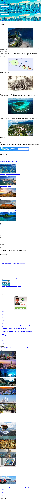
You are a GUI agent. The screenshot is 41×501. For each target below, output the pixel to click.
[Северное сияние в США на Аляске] (8, 359)
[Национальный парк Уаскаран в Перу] (8, 439)
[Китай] (8, 430)
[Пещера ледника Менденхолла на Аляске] (8, 377)
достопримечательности (6, 347)
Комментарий (2, 244)
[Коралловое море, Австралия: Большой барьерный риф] (8, 172)
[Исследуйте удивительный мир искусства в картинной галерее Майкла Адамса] (8, 448)
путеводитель (12, 348)
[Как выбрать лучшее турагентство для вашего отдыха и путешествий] (6, 285)
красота (22, 347)
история (17, 347)
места (31, 347)
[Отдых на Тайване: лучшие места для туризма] (8, 368)
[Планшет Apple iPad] (8, 466)
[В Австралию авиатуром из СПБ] (8, 184)
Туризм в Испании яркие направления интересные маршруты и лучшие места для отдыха (14, 293)
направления (35, 347)
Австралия (3, 21)
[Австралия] (8, 232)
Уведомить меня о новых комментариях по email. (7, 251)
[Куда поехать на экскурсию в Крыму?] (8, 457)
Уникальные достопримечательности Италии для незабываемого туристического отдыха (14, 278)
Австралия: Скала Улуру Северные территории (8, 210)
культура (24, 347)
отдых (40, 347)
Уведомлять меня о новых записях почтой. (7, 253)
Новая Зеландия (3, 198)
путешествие (17, 348)
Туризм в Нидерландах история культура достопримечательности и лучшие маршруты (13, 263)
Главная (1, 21)
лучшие (28, 347)
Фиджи (1, 222)
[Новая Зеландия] (8, 196)
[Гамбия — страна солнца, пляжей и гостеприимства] (8, 475)
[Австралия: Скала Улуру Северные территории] (8, 208)
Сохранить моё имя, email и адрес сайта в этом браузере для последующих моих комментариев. (14, 250)
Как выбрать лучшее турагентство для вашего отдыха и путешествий (11, 286)
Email (1, 247)
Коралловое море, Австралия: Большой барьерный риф (10, 174)
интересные (14, 347)
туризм (28, 348)
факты (1, 349)
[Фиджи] (8, 220)
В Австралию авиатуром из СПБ (5, 186)
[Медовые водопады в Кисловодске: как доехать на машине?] (8, 421)
